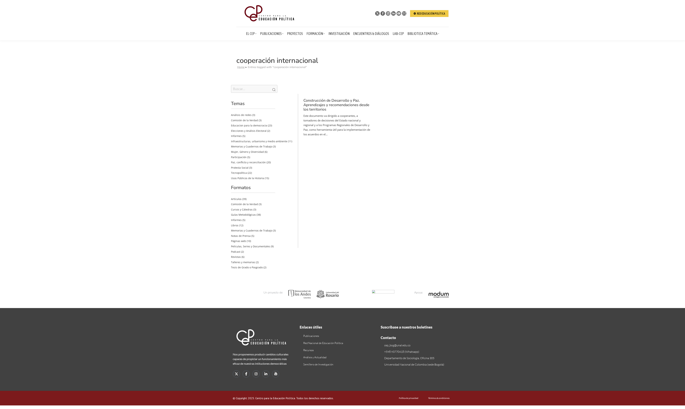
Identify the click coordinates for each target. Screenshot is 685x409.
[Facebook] (246, 373)
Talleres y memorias (243, 262)
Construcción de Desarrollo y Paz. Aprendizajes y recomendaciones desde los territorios (336, 105)
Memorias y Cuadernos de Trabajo (251, 146)
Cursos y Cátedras (242, 209)
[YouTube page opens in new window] (399, 13)
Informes (236, 136)
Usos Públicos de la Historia (247, 178)
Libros (234, 225)
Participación (239, 157)
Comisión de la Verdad (244, 120)
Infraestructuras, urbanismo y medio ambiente (259, 141)
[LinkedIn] (265, 373)
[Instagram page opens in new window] (388, 13)
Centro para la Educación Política (275, 398)
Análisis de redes (241, 115)
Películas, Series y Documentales (250, 246)
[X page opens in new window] (377, 13)
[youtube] (275, 373)
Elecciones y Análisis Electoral (249, 130)
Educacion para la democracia (249, 125)
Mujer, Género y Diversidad (247, 151)
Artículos (236, 199)
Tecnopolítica (239, 172)
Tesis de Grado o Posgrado (247, 267)
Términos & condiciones (439, 398)
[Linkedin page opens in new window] (393, 13)
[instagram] (256, 373)
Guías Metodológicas (243, 214)
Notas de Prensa (241, 236)
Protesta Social (239, 167)
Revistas (236, 257)
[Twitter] (236, 373)
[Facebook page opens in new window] (382, 13)
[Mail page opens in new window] (404, 13)
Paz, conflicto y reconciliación (248, 162)
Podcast (235, 251)
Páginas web (238, 241)
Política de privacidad (408, 398)
